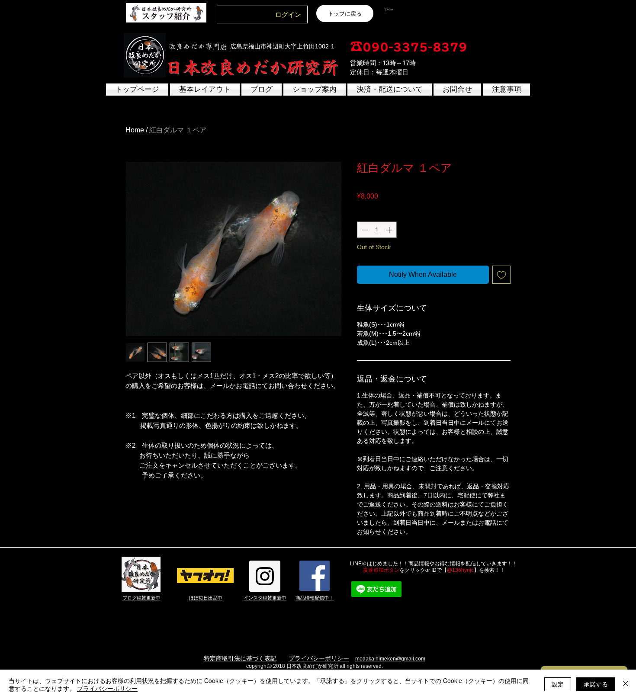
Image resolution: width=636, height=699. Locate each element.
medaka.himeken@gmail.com (390, 659)
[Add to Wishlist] (501, 275)
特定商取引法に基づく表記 (240, 658)
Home (134, 130)
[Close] (625, 684)
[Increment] (390, 230)
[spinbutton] (377, 230)
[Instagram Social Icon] (264, 576)
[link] (406, 9)
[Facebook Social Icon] (314, 576)
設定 (558, 684)
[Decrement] (364, 230)
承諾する (596, 684)
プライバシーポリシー (319, 658)
